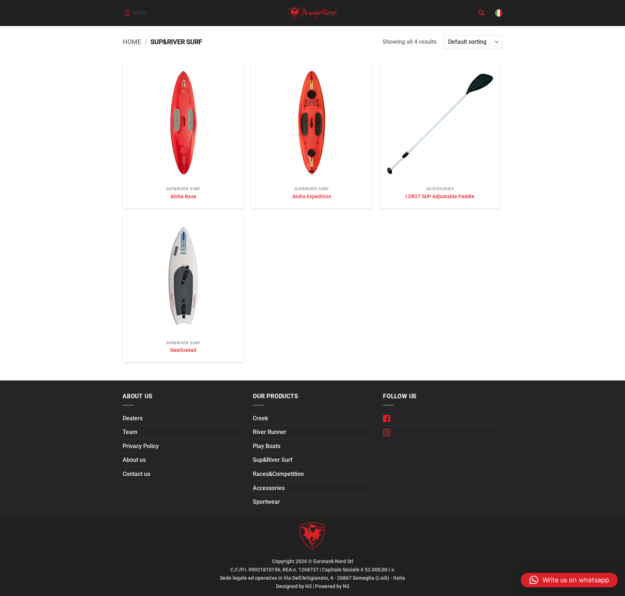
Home (132, 42)
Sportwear (266, 501)
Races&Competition (278, 474)
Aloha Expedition (311, 196)
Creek (260, 418)
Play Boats (266, 446)
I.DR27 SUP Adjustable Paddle (440, 196)
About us (134, 459)
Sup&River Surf (273, 459)
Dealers (133, 418)
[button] (135, 13)
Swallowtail (183, 350)
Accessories (269, 488)
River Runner (269, 432)
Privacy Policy (141, 446)
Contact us (136, 474)
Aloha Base (183, 196)
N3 (308, 586)
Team (130, 432)
